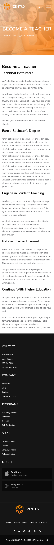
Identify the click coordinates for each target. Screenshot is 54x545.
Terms (24, 522)
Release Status (8, 454)
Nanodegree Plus (9, 412)
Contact (5, 392)
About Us (6, 383)
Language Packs (9, 450)
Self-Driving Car (8, 425)
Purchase (43, 522)
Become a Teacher (36, 35)
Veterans (6, 416)
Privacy (17, 522)
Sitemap (33, 522)
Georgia (5, 421)
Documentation (8, 441)
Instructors (25, 73)
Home (7, 35)
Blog (4, 388)
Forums (5, 445)
